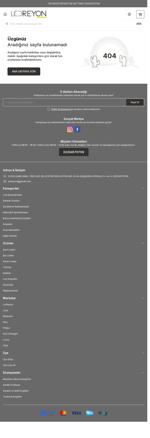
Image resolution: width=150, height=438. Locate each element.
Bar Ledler (8, 255)
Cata (5, 345)
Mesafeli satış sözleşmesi (17, 379)
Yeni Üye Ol (9, 365)
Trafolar (7, 267)
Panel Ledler (9, 261)
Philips (6, 328)
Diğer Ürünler (10, 235)
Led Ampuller (10, 279)
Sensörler (8, 284)
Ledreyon (8, 304)
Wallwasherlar (10, 290)
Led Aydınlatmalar (12, 195)
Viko (5, 322)
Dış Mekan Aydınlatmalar (16, 206)
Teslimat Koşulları (12, 396)
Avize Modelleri (11, 230)
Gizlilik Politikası (11, 385)
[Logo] (28, 14)
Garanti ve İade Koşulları (16, 390)
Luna (5, 310)
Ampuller (7, 224)
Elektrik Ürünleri (11, 200)
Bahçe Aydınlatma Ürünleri (17, 218)
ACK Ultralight (10, 333)
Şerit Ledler (9, 249)
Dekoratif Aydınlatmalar (15, 212)
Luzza (6, 339)
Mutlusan (8, 316)
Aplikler (7, 273)
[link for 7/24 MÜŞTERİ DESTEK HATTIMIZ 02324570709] (73, 3)
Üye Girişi (8, 359)
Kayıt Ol (135, 102)
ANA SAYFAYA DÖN (24, 71)
